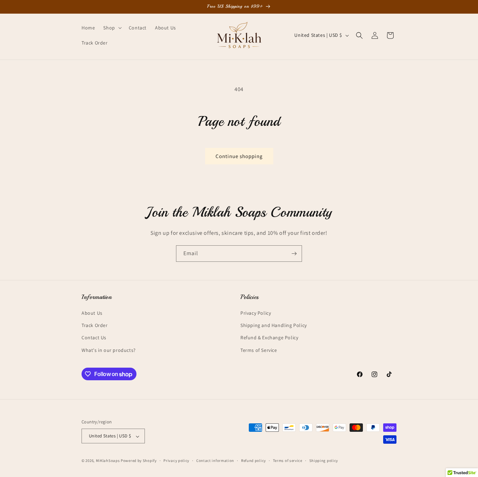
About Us (92, 313)
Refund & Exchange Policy (269, 338)
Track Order (95, 325)
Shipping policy (323, 460)
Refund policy (253, 460)
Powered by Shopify (139, 460)
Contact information (215, 460)
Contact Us (94, 338)
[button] (111, 27)
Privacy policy (176, 460)
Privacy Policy (255, 313)
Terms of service (287, 460)
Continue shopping (239, 156)
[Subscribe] (294, 253)
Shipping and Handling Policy (273, 325)
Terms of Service (258, 350)
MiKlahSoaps (108, 460)
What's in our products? (109, 350)
